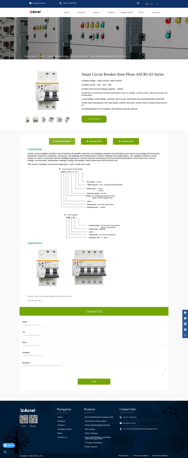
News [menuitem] (141, 12)
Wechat (23, 426)
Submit (94, 381)
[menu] (111, 12)
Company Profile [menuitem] (126, 12)
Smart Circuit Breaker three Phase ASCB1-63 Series (109, 56)
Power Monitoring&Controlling (58, 56)
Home (33, 56)
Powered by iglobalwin (160, 455)
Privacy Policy (124, 455)
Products (41, 56)
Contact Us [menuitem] (156, 12)
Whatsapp (33, 426)
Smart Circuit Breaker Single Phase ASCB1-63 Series (52, 296)
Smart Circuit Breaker (79, 56)
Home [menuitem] (66, 12)
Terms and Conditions (140, 455)
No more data (36, 300)
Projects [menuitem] (96, 12)
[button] (111, 12)
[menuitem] (111, 12)
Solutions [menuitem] (81, 12)
